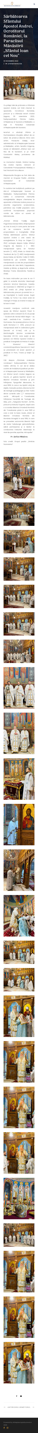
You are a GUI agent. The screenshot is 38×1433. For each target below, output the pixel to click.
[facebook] (4, 1427)
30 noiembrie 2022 (11, 61)
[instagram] (7, 1427)
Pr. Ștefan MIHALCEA (13, 64)
